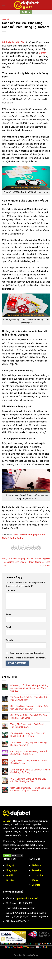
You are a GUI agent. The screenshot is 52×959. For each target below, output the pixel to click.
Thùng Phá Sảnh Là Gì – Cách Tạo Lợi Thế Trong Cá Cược (28, 725)
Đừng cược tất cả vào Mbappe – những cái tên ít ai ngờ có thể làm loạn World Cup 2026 (29, 688)
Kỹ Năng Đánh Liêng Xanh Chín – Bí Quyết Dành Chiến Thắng (27, 734)
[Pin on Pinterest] (33, 547)
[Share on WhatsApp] (13, 547)
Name (9, 614)
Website (9, 640)
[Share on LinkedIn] (38, 547)
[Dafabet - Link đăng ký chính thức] (26, 5)
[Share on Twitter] (23, 547)
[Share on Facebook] (18, 547)
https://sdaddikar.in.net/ (26, 898)
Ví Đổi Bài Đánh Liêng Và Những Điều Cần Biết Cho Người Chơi (28, 780)
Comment (11, 590)
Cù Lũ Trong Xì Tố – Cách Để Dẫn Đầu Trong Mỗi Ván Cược (28, 716)
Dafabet (43, 52)
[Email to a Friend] (28, 547)
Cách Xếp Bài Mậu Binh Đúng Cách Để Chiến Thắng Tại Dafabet (28, 752)
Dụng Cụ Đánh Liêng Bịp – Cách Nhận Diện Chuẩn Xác (14, 562)
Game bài (6, 19)
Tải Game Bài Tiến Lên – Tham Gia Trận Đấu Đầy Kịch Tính (29, 698)
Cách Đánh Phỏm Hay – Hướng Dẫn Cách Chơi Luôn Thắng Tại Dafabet (30, 789)
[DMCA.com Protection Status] (13, 855)
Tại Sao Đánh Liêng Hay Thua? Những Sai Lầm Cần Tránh (38, 562)
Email (9, 627)
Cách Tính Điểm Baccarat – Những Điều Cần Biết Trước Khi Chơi (29, 707)
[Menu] (3, 4)
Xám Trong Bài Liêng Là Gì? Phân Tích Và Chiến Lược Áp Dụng (30, 771)
